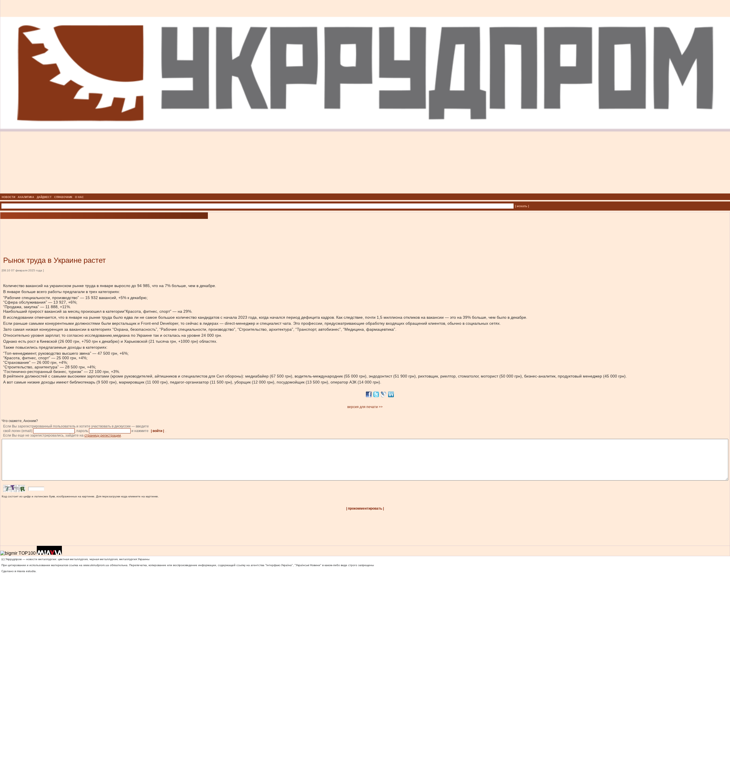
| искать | (522, 206)
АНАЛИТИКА (26, 197)
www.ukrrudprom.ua (96, 565)
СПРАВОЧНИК (63, 197)
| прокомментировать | (365, 508)
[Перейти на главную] (365, 191)
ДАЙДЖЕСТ (44, 197)
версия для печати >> (365, 407)
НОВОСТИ (8, 197)
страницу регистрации (102, 435)
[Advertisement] (68, 229)
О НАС (79, 197)
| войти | (157, 431)
